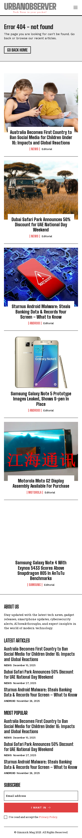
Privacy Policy (48, 817)
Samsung (35, 584)
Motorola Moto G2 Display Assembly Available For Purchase (41, 483)
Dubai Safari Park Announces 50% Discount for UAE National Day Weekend (41, 225)
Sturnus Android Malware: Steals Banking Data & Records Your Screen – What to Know (41, 312)
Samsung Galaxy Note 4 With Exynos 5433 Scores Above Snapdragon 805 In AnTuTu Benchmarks (40, 570)
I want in (38, 807)
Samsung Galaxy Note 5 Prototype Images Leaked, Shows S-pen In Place (41, 399)
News (34, 149)
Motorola (34, 492)
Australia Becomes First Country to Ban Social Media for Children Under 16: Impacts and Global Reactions (41, 137)
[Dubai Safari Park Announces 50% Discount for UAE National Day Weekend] (41, 190)
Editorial (47, 149)
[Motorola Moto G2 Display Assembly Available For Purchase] (41, 451)
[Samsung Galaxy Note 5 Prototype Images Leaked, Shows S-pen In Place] (41, 364)
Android (35, 323)
